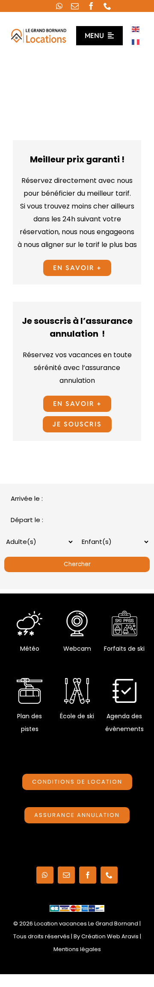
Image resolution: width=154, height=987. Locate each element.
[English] (136, 29)
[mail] (75, 6)
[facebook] (91, 6)
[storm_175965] (29, 614)
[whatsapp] (59, 6)
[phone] (107, 6)
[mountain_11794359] (29, 681)
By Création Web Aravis (106, 936)
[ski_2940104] (77, 681)
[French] (136, 42)
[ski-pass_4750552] (124, 614)
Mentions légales (77, 949)
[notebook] (124, 681)
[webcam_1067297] (77, 614)
